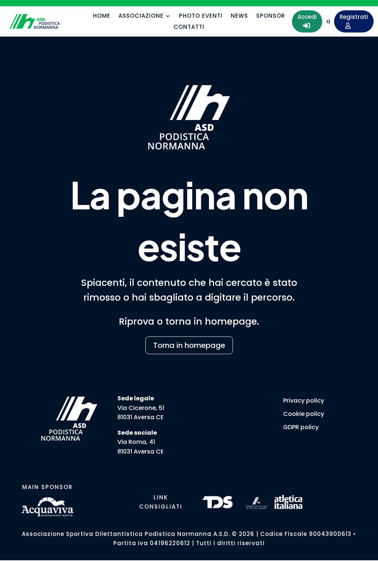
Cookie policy (303, 414)
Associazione (141, 16)
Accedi (307, 21)
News (239, 16)
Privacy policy (303, 400)
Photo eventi (201, 16)
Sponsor (270, 16)
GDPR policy (301, 427)
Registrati (354, 21)
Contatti (189, 27)
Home (101, 16)
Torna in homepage (189, 345)
